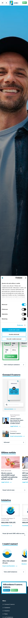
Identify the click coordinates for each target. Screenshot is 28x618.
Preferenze (20, 325)
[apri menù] (2, 3)
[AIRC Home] (14, 3)
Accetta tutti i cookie (14, 330)
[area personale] (6, 3)
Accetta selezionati (14, 334)
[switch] (24, 309)
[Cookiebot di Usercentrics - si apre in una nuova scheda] (16, 278)
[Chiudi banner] (25, 278)
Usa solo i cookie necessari (14, 339)
